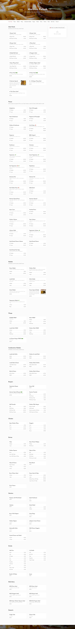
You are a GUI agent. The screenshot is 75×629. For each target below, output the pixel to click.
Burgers (34, 21)
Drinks (49, 21)
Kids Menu (52, 21)
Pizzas (15, 21)
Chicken (37, 21)
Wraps (22, 21)
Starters (45, 21)
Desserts (57, 21)
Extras (41, 21)
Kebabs (18, 21)
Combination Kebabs (27, 21)
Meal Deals (10, 21)
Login (65, 1)
